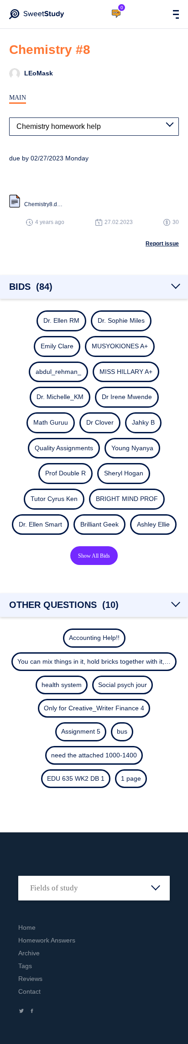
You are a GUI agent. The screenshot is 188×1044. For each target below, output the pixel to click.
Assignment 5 (80, 731)
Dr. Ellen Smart (40, 524)
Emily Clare (57, 346)
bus (122, 731)
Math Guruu (50, 422)
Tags (25, 965)
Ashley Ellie (153, 524)
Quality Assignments (64, 448)
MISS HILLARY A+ (125, 371)
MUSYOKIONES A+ (120, 346)
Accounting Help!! (94, 637)
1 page (131, 778)
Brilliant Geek (99, 524)
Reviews (30, 978)
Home (27, 927)
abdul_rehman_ (58, 371)
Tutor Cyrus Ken (54, 498)
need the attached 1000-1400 (94, 755)
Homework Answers (46, 940)
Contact (29, 991)
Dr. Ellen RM (61, 320)
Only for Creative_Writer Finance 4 (94, 708)
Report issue (162, 243)
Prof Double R (65, 473)
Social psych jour (122, 684)
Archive (29, 953)
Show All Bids (94, 556)
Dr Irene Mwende (127, 396)
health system (62, 684)
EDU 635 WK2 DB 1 (75, 778)
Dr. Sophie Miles (121, 320)
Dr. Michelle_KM (60, 396)
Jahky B (143, 422)
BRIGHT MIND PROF (127, 498)
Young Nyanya (132, 448)
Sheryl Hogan (123, 473)
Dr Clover (100, 422)
